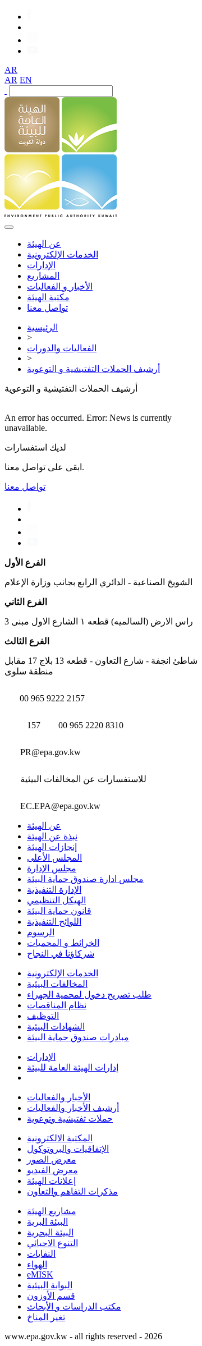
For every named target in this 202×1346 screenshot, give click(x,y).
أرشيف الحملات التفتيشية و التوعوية (93, 369)
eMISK (40, 1274)
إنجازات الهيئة (52, 847)
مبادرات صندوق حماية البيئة (78, 1037)
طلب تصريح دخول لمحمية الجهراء (89, 994)
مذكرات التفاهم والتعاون (72, 1191)
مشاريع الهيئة (51, 1211)
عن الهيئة (44, 244)
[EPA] (60, 214)
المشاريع (43, 276)
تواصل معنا (47, 308)
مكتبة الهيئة (48, 297)
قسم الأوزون (51, 1296)
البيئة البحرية (50, 1232)
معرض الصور (51, 1159)
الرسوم (40, 932)
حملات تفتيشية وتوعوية (70, 1118)
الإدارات (41, 265)
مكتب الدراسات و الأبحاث (74, 1306)
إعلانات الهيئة (51, 1181)
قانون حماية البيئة (59, 911)
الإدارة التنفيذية (54, 889)
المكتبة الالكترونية (60, 1138)
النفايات (41, 1253)
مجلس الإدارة (51, 868)
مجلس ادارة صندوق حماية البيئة (85, 879)
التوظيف (43, 1016)
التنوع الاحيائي (52, 1243)
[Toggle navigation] (8, 227)
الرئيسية (42, 327)
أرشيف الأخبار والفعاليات (73, 1108)
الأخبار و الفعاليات (60, 286)
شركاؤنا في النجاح (60, 953)
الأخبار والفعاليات (58, 1097)
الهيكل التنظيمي (56, 900)
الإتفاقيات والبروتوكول (68, 1149)
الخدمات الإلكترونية (62, 254)
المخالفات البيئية (57, 984)
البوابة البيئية (49, 1285)
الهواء (37, 1264)
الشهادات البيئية (56, 1026)
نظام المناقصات (56, 1005)
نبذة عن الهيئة (52, 836)
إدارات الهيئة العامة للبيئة (72, 1067)
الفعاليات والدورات (62, 348)
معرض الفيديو (52, 1170)
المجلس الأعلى (54, 857)
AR (10, 70)
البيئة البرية (47, 1221)
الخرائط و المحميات (63, 943)
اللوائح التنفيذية (54, 921)
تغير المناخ (46, 1317)
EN (26, 80)
